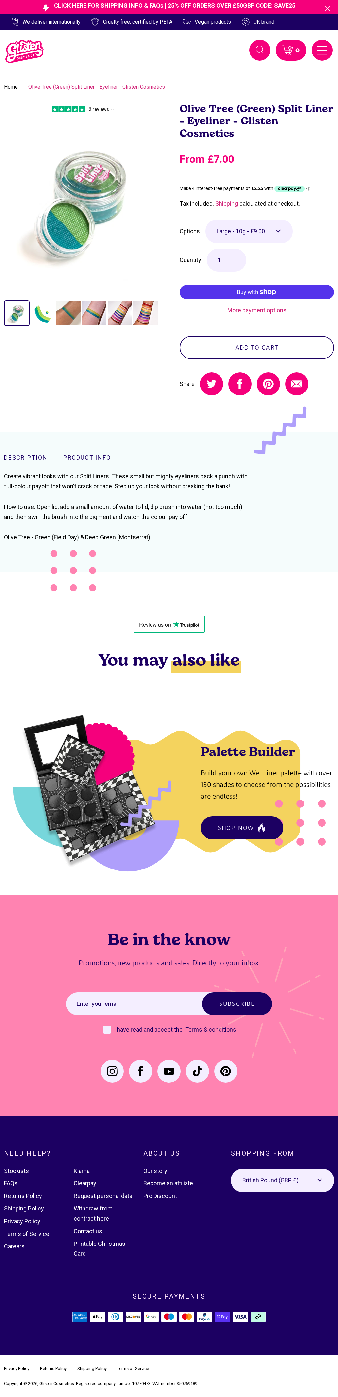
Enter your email (98, 1003)
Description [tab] (26, 457)
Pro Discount (160, 1195)
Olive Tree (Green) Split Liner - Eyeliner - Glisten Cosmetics (96, 87)
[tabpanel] (81, 203)
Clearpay (85, 1183)
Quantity (190, 259)
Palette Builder (248, 751)
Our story (155, 1170)
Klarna (82, 1170)
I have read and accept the (149, 1029)
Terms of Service (26, 1233)
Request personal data (103, 1195)
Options (190, 231)
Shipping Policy (24, 1208)
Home (11, 87)
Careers (14, 1246)
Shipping (226, 203)
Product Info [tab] (87, 457)
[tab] (17, 313)
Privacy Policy (22, 1221)
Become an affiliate (168, 1183)
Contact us (88, 1231)
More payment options (257, 310)
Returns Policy (23, 1195)
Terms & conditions (210, 1029)
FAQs (10, 1183)
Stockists (16, 1170)
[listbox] (249, 231)
